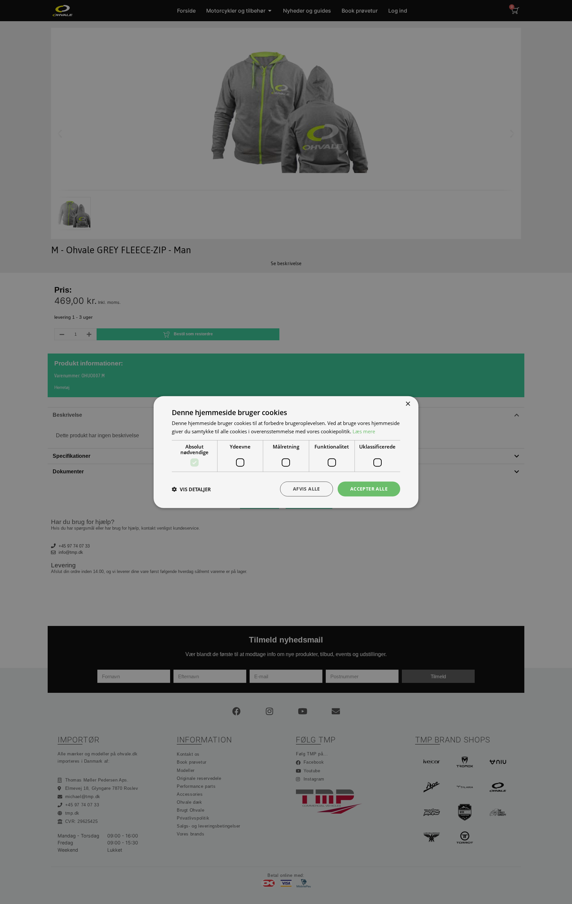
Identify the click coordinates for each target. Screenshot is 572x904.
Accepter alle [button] (369, 489)
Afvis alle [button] (306, 489)
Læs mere (364, 431)
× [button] (407, 403)
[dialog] (286, 452)
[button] (191, 489)
